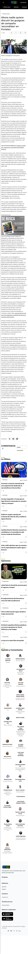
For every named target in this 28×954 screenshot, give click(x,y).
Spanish (4, 886)
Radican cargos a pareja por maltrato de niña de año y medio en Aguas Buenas (13, 517)
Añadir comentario (20, 448)
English (4, 889)
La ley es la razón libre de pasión (12, 640)
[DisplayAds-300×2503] (14, 225)
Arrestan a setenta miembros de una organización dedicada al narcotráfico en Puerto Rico (12, 486)
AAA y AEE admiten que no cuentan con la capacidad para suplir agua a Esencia (14, 548)
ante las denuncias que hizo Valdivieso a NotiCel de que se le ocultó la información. (13, 315)
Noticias (16, 7)
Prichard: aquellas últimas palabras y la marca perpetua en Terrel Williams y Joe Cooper (13, 627)
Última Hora (6, 7)
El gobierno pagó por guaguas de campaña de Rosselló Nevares (13, 147)
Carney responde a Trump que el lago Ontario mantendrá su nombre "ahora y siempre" (13, 501)
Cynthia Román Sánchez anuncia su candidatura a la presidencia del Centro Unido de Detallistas (14, 532)
